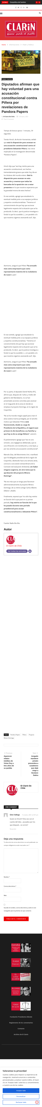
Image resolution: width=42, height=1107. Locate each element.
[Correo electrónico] (30, 551)
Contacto (21, 1029)
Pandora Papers (15, 735)
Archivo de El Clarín (21, 1034)
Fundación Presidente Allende (21, 1017)
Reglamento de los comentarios (21, 1023)
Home (4, 45)
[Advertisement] (21, 243)
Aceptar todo (21, 1091)
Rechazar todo (21, 1102)
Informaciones (14, 45)
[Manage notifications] (37, 1102)
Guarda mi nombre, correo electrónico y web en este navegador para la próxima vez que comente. (20, 909)
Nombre (7, 877)
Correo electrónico (10, 886)
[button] (37, 2)
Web (5, 895)
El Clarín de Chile (9, 116)
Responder (13, 829)
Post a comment (9, 119)
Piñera (24, 735)
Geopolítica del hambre (18, 2)
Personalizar (21, 1096)
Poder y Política (28, 45)
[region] (21, 1087)
